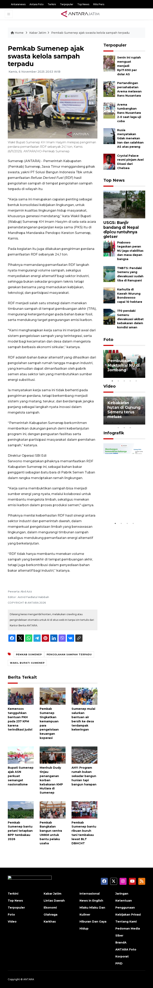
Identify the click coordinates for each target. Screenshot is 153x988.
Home (19, 33)
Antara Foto (36, 4)
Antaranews (18, 4)
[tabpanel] (124, 364)
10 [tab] (130, 428)
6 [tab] (136, 422)
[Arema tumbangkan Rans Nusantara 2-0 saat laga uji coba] (109, 110)
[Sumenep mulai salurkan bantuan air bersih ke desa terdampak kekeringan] (84, 696)
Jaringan (121, 893)
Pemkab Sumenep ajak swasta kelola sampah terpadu (90, 33)
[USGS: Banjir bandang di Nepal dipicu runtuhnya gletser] (124, 204)
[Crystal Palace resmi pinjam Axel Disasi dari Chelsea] (109, 161)
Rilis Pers (98, 4)
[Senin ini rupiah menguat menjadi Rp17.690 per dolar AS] (109, 63)
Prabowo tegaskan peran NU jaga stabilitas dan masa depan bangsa (130, 251)
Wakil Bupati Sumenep (27, 662)
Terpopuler (66, 4)
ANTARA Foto (125, 949)
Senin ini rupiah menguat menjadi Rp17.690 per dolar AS (129, 66)
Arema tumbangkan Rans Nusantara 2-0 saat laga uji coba (129, 113)
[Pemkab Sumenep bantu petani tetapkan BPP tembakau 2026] (21, 810)
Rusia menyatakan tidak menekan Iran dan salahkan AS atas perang (130, 138)
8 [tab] (118, 428)
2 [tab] (118, 381)
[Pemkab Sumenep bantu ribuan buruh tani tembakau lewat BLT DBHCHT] (84, 810)
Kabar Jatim (37, 33)
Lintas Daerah (54, 900)
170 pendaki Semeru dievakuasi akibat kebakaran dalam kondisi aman (130, 319)
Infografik (113, 433)
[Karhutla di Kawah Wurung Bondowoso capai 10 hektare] (109, 295)
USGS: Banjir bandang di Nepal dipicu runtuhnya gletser (121, 229)
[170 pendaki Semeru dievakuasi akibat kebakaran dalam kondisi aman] (109, 316)
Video (109, 386)
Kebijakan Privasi (128, 914)
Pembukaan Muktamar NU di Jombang (123, 365)
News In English (91, 900)
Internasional (89, 893)
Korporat (122, 956)
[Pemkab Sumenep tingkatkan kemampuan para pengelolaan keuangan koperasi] (53, 696)
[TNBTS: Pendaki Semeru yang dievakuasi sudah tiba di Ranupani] (109, 274)
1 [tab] (112, 381)
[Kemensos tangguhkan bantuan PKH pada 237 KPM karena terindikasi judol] (21, 696)
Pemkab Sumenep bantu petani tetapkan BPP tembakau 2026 (20, 831)
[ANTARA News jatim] (80, 14)
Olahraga (50, 914)
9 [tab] (124, 428)
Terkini (52, 4)
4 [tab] (130, 381)
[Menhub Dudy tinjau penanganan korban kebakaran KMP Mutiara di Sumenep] (53, 755)
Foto (108, 339)
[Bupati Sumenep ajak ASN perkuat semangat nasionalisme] (21, 755)
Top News (83, 4)
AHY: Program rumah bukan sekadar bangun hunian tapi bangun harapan (84, 776)
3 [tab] (124, 381)
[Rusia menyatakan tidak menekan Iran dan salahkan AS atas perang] (109, 136)
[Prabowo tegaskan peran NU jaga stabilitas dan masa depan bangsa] (109, 248)
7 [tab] (142, 422)
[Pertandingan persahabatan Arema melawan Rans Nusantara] (109, 89)
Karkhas (50, 921)
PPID (119, 963)
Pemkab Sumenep (29, 654)
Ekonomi (50, 907)
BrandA (121, 942)
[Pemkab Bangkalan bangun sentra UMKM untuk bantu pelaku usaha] (53, 810)
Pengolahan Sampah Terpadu (69, 654)
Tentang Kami (126, 921)
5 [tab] (136, 381)
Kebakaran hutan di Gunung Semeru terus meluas (123, 409)
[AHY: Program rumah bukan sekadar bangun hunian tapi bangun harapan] (84, 755)
